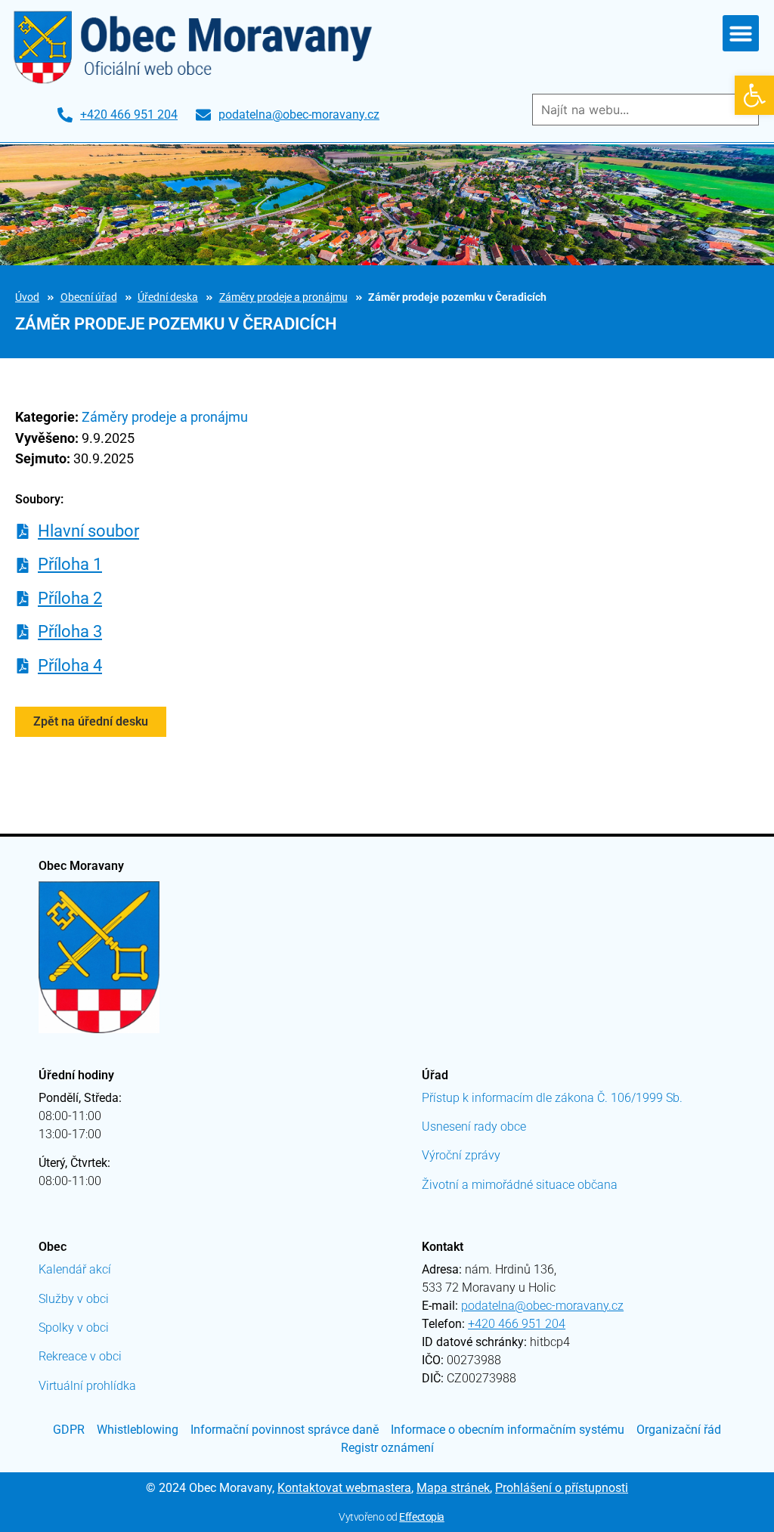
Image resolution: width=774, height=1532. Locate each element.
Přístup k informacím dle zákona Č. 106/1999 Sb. (552, 1098)
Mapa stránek (453, 1488)
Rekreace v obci (80, 1356)
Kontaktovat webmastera (344, 1488)
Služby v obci (74, 1299)
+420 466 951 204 (516, 1324)
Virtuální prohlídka (87, 1386)
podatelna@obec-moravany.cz (542, 1305)
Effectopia (421, 1517)
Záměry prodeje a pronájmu (283, 297)
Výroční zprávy (461, 1155)
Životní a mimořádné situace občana (520, 1185)
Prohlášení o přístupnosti (561, 1488)
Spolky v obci (74, 1327)
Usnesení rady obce (474, 1126)
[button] (754, 95)
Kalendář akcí (75, 1269)
